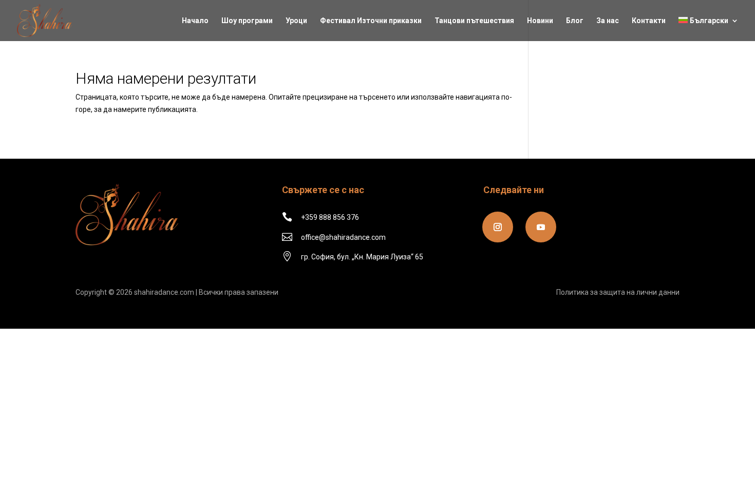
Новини (540, 21)
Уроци (296, 21)
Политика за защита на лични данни (618, 292)
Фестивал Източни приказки (371, 21)
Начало (195, 21)
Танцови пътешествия (474, 21)
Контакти (649, 21)
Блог (574, 21)
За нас (607, 21)
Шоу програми (247, 21)
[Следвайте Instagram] (497, 227)
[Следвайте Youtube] (540, 227)
